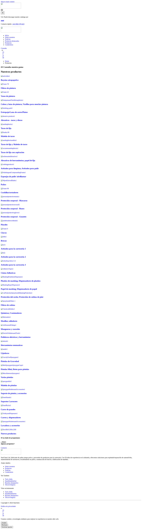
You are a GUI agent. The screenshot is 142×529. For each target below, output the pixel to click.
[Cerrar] (3, 12)
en (3, 52)
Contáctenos (9, 45)
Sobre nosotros (10, 37)
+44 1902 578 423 (18, 24)
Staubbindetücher (10, 481)
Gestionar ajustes (7, 527)
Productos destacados (12, 41)
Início (7, 35)
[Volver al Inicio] (11, 8)
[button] (71, 10)
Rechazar (4, 525)
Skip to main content (7, 2)
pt (3, 56)
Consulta (4, 48)
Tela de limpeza (10, 485)
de (3, 58)
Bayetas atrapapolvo (11, 483)
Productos (8, 43)
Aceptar (4, 523)
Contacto (4, 448)
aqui (2, 20)
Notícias (7, 39)
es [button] (2, 50)
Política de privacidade (8, 506)
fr (3, 54)
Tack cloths (8, 479)
